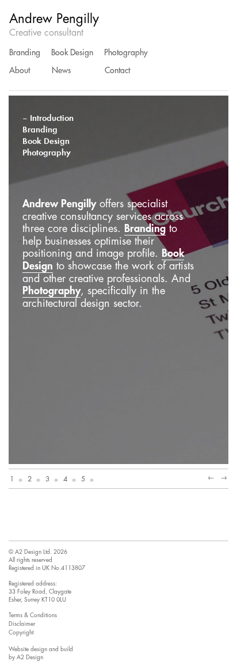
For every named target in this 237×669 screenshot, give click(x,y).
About (19, 70)
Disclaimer (22, 624)
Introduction (52, 118)
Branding (24, 52)
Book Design (72, 52)
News (61, 70)
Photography (126, 52)
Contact (117, 70)
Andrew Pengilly (54, 19)
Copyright (21, 633)
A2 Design (30, 657)
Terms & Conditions (33, 615)
